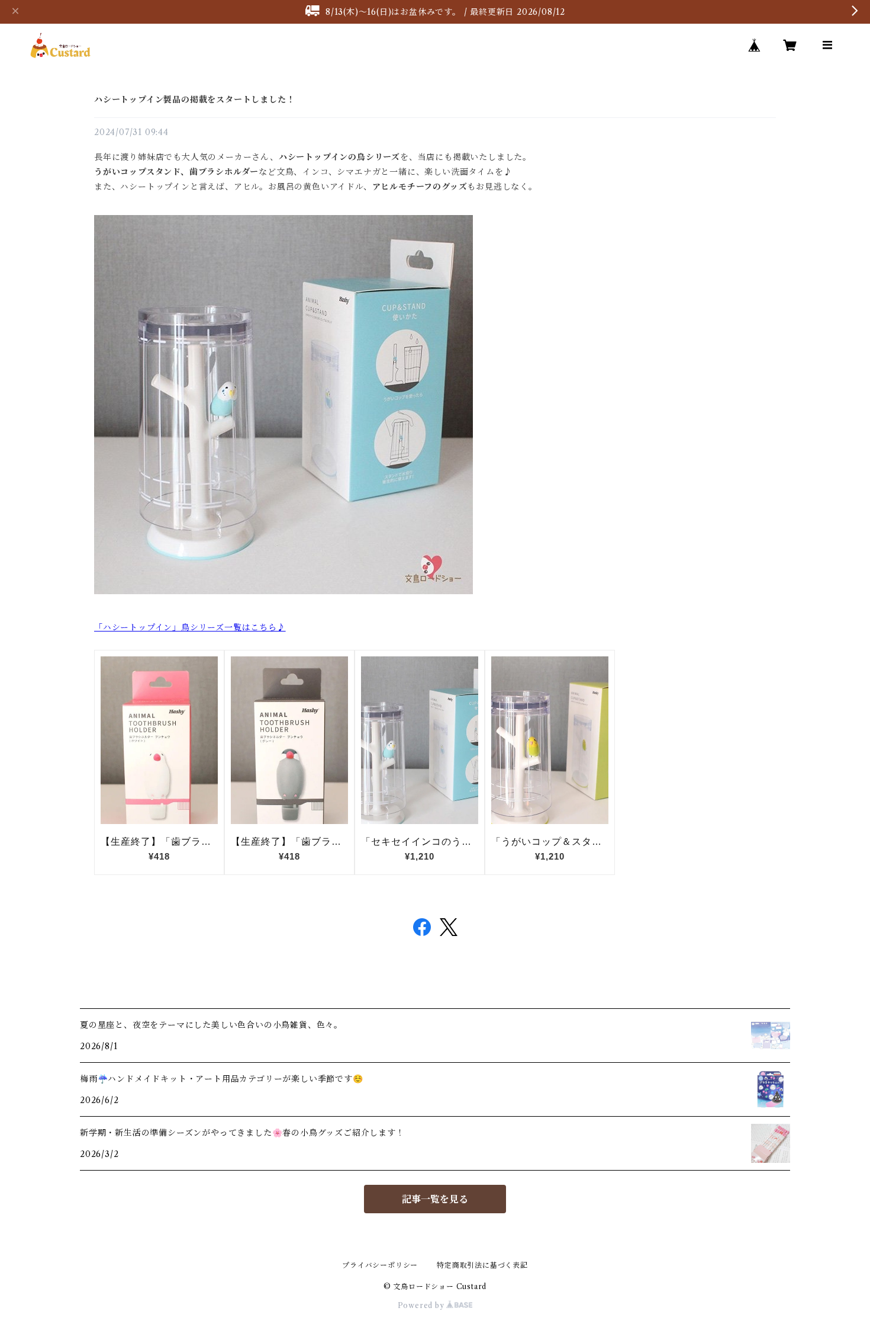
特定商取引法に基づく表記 (482, 1265)
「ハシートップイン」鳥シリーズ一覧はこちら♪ (190, 627)
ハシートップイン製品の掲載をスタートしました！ (194, 99)
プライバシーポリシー (380, 1265)
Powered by (422, 1305)
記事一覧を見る (435, 1199)
